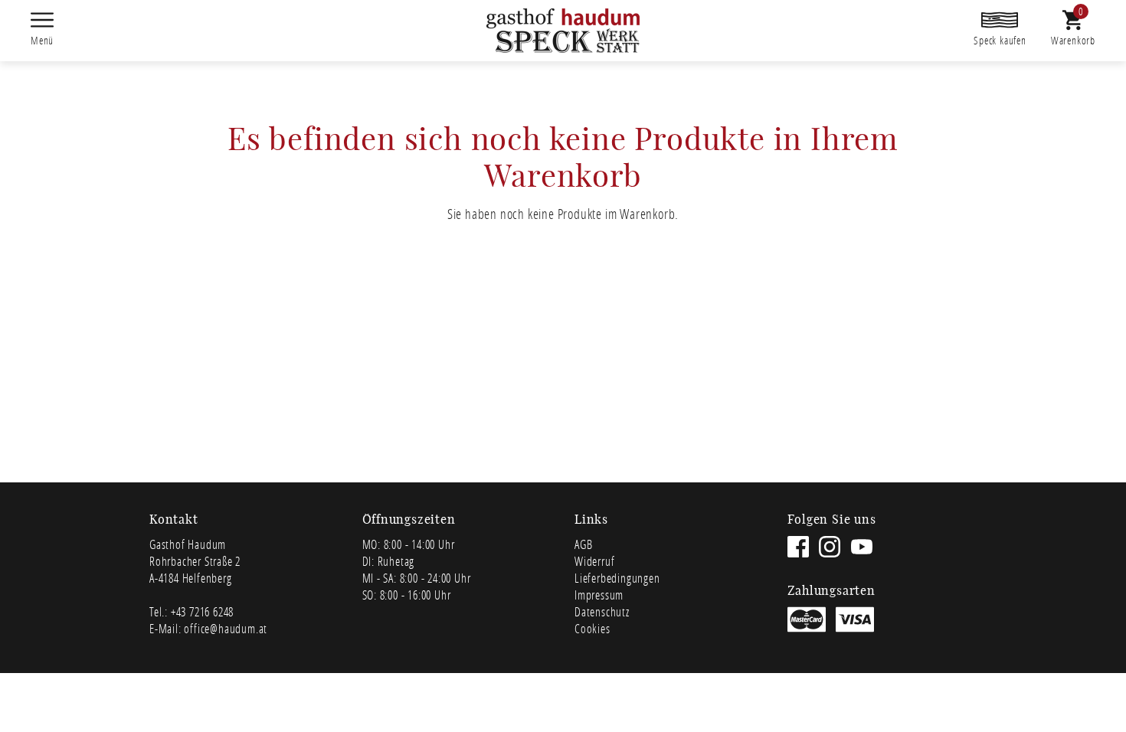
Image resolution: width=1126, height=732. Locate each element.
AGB (583, 544)
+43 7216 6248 (202, 611)
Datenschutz (602, 611)
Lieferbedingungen (617, 578)
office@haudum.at (225, 628)
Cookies (592, 628)
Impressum (599, 595)
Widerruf (594, 561)
